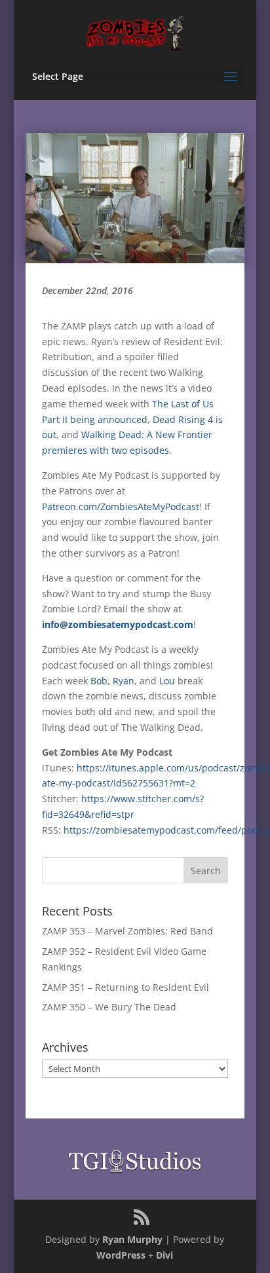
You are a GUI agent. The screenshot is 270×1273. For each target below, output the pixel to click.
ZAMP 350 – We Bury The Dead (109, 1007)
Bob (98, 680)
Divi (164, 1255)
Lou (167, 680)
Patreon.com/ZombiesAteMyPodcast (120, 506)
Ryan (123, 680)
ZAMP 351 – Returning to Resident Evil (125, 987)
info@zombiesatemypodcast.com (117, 624)
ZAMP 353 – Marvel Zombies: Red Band (127, 931)
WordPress (120, 1255)
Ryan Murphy (132, 1239)
